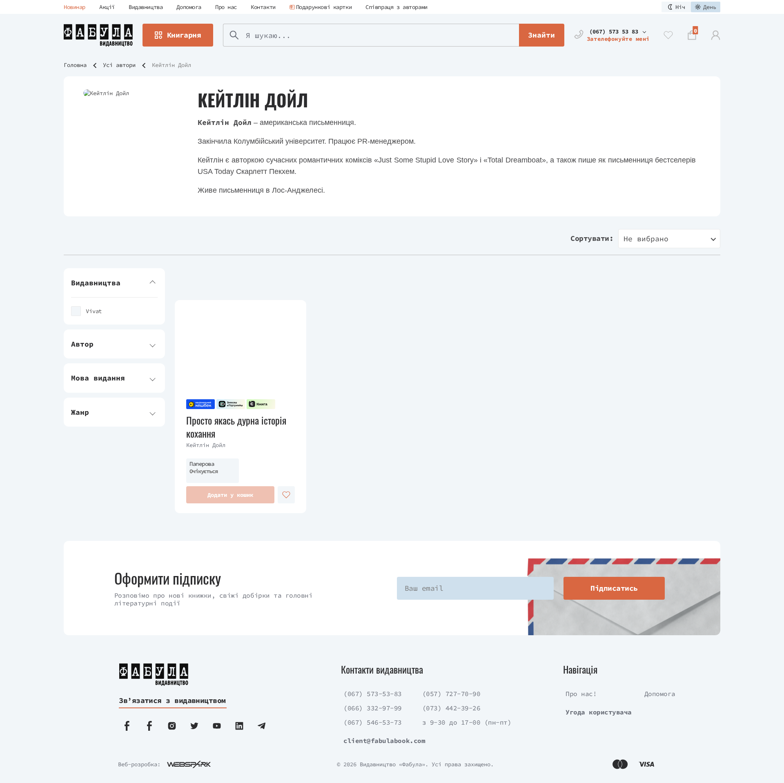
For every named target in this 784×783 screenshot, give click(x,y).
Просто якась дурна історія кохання (236, 426)
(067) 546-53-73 (372, 722)
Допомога (188, 7)
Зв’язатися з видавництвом (172, 700)
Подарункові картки (324, 7)
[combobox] (669, 238)
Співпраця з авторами (396, 7)
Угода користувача (599, 712)
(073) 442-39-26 (451, 708)
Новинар (74, 7)
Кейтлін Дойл (205, 445)
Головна (75, 65)
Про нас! (581, 694)
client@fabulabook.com (384, 740)
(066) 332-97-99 (372, 708)
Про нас (226, 7)
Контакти (263, 7)
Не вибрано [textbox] (646, 238)
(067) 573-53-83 (372, 694)
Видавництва (146, 7)
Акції (107, 7)
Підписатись (613, 588)
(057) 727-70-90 (451, 694)
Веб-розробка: (139, 764)
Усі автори (119, 65)
